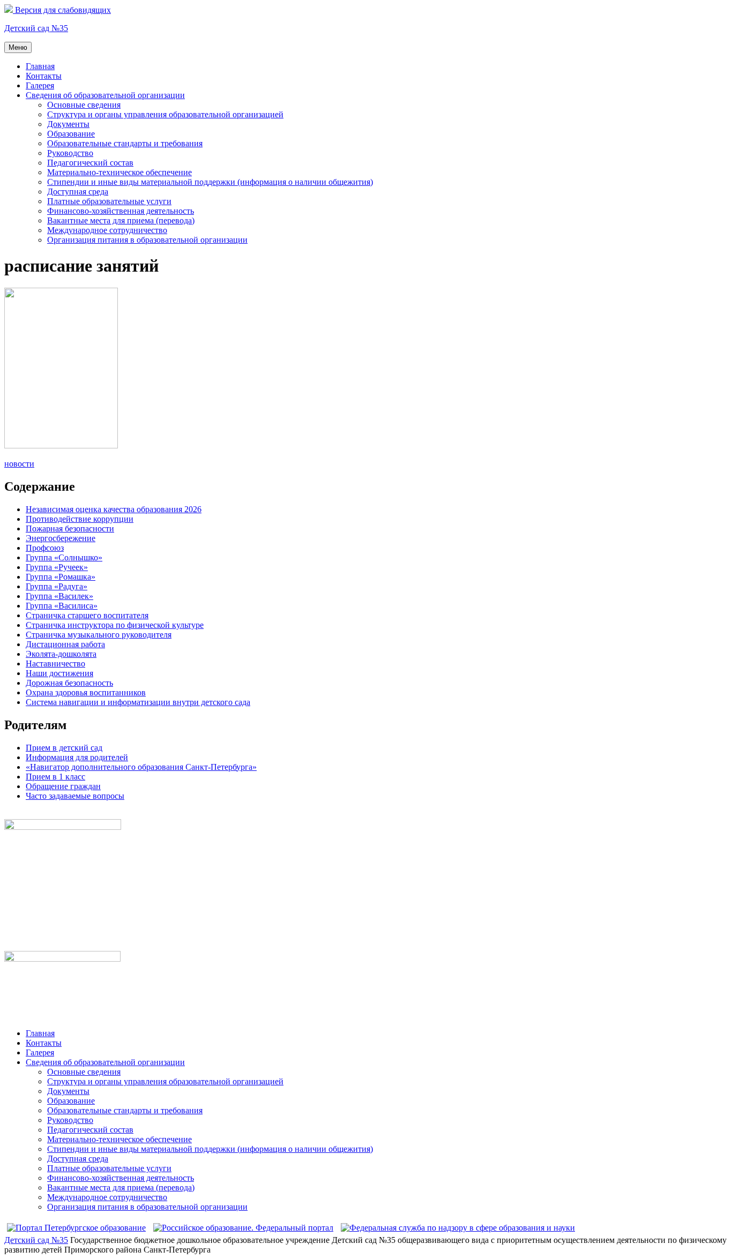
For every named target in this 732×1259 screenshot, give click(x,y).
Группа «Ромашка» (60, 576)
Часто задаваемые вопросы (75, 795)
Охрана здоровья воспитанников (86, 692)
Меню (18, 47)
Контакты (44, 75)
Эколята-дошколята (61, 653)
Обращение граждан (63, 786)
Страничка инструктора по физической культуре (115, 625)
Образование (71, 133)
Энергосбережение (60, 538)
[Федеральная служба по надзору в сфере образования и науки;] (458, 1227)
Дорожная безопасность (69, 682)
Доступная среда (77, 191)
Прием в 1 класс (55, 776)
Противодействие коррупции (79, 518)
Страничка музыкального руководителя (98, 634)
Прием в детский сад (64, 747)
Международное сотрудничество (107, 230)
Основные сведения (84, 104)
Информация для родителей (77, 757)
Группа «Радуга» (56, 586)
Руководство (70, 153)
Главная (40, 66)
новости (19, 463)
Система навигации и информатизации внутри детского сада (138, 702)
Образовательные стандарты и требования (125, 143)
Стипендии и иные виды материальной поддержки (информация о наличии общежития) (210, 181)
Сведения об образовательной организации (105, 95)
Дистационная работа (65, 644)
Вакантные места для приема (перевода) (121, 220)
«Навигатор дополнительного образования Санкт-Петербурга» (141, 766)
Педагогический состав (90, 162)
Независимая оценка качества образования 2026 (113, 509)
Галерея (40, 85)
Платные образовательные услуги (109, 201)
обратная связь (31, 814)
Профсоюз (45, 547)
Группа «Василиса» (62, 605)
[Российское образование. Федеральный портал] (243, 1227)
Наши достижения (59, 673)
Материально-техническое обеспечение (119, 172)
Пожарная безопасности (70, 528)
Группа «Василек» (59, 596)
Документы (68, 124)
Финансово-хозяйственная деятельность (120, 210)
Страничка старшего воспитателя (87, 615)
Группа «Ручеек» (57, 567)
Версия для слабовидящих (62, 9)
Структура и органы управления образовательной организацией (165, 114)
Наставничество (55, 663)
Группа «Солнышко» (64, 557)
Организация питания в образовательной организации (147, 239)
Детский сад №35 (36, 28)
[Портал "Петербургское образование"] (76, 1227)
